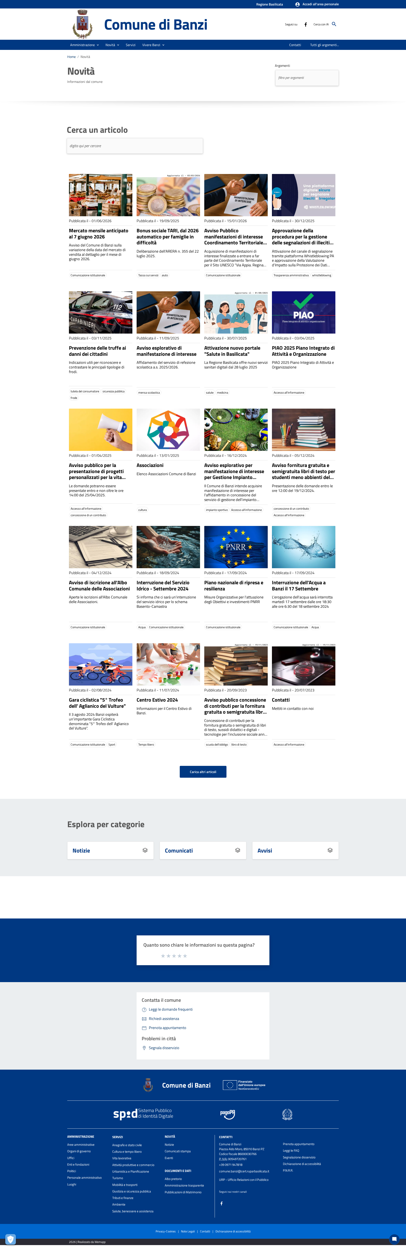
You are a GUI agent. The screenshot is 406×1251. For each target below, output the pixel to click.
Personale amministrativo (84, 1177)
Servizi (117, 1137)
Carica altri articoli (203, 771)
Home (71, 56)
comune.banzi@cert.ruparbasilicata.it (244, 1171)
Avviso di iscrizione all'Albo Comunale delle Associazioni (99, 585)
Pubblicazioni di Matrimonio (183, 1192)
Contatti (281, 700)
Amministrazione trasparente (184, 1185)
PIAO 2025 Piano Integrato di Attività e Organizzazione (303, 351)
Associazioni (150, 465)
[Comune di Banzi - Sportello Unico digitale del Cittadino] (83, 24)
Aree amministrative (81, 1144)
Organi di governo (79, 1151)
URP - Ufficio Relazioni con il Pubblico (244, 1179)
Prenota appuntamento (298, 1144)
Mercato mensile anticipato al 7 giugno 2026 (98, 233)
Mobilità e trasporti (124, 1184)
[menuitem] (295, 45)
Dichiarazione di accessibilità (302, 1163)
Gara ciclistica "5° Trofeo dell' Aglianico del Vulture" (97, 703)
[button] (317, 4)
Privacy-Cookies (166, 1231)
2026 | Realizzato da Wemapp (87, 1242)
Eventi (169, 1157)
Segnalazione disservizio (299, 1157)
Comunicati (179, 850)
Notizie (81, 850)
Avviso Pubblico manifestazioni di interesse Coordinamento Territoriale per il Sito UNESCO (233, 239)
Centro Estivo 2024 (157, 700)
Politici (71, 1171)
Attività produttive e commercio (133, 1164)
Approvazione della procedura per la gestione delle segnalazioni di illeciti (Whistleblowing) (301, 239)
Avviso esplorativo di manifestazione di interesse (166, 351)
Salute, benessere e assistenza (133, 1211)
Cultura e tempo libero (127, 1151)
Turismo (117, 1178)
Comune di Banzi (155, 24)
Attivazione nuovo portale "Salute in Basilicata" (232, 351)
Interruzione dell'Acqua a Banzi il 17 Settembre (299, 585)
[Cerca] (334, 24)
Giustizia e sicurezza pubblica (131, 1191)
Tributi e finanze (122, 1197)
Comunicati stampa (178, 1151)
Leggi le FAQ (291, 1150)
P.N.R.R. (288, 1170)
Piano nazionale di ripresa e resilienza (233, 585)
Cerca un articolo (97, 130)
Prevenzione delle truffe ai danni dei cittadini (97, 351)
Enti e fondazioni (78, 1164)
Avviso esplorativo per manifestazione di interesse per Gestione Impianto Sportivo (234, 474)
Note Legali (188, 1231)
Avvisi (265, 850)
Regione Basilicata (269, 4)
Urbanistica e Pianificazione (130, 1171)
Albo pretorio (173, 1178)
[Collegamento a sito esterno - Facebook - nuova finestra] (305, 24)
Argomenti (282, 65)
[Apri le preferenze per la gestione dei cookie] (10, 1239)
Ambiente (118, 1204)
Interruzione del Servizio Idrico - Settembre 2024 (163, 585)
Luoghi (71, 1184)
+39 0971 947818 (230, 1164)
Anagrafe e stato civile (127, 1145)
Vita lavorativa (121, 1158)
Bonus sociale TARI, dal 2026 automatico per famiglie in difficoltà (168, 236)
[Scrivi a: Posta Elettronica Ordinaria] (249, 1175)
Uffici (70, 1157)
